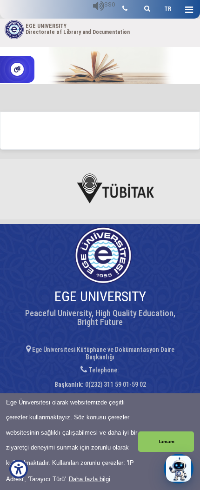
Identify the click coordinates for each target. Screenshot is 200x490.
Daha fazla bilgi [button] (89, 479)
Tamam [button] (166, 441)
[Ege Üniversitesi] (145, 7)
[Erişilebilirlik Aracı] (18, 469)
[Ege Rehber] (124, 7)
